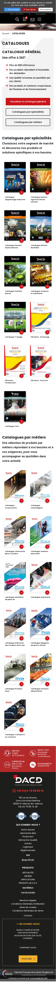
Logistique (28, 846)
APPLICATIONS (28, 879)
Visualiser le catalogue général (28, 101)
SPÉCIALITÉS (28, 872)
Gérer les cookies (28, 907)
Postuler (27, 958)
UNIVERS (28, 876)
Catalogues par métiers (28, 122)
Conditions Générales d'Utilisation (28, 903)
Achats (28, 843)
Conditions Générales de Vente (28, 910)
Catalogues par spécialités (28, 111)
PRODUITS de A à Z (28, 883)
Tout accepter (13, 9)
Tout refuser (30, 9)
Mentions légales (28, 900)
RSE (28, 855)
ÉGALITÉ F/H (28, 860)
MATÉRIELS (28, 887)
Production (27, 836)
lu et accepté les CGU (38, 978)
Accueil (5, 33)
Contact (28, 915)
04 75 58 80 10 (18, 755)
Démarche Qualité (28, 840)
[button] (17, 20)
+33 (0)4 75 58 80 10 (30, 790)
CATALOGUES (28, 892)
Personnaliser (45, 9)
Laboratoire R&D (28, 833)
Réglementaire (28, 850)
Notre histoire (28, 829)
